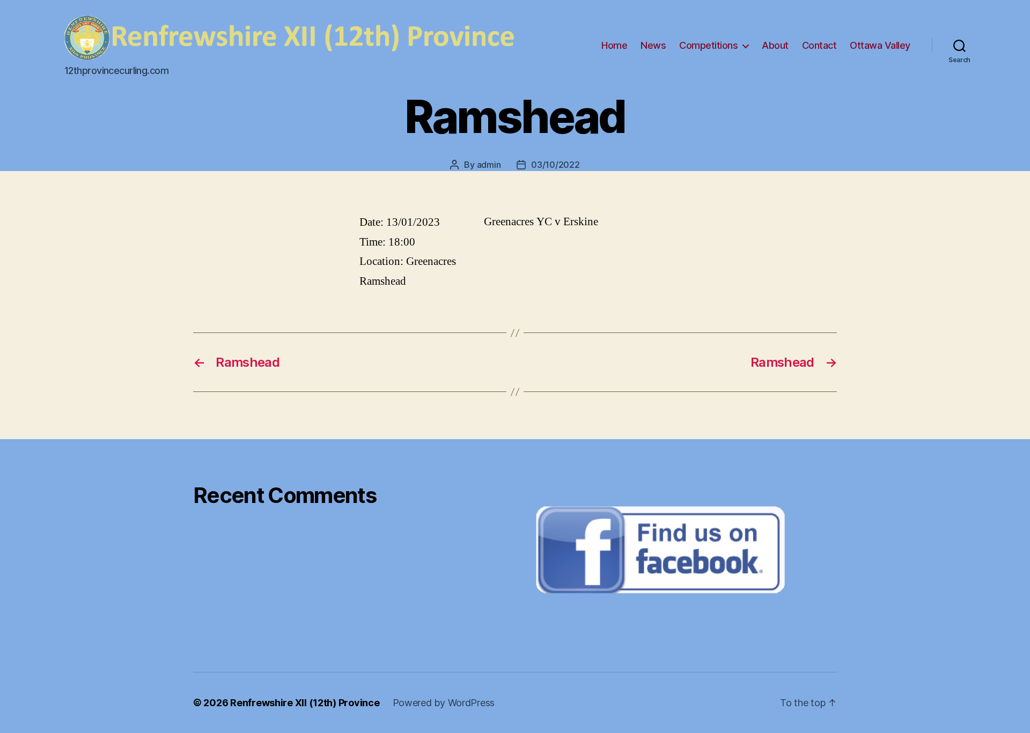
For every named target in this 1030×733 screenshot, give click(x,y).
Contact (819, 45)
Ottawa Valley (880, 45)
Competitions (708, 45)
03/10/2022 (555, 164)
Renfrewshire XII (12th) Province (304, 702)
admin (489, 164)
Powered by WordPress (444, 702)
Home (614, 45)
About (775, 45)
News (653, 45)
